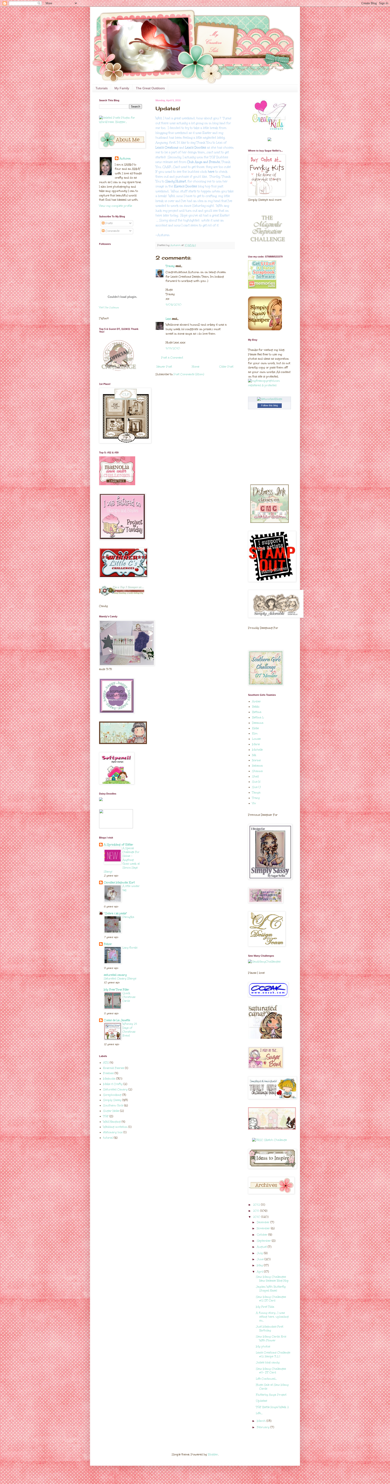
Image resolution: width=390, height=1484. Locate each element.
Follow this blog (269, 405)
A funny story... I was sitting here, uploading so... (272, 1316)
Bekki (255, 706)
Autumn (125, 158)
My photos (263, 1346)
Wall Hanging (112, 1121)
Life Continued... (266, 1379)
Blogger (213, 1454)
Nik (254, 755)
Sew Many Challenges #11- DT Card (271, 1370)
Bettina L (258, 717)
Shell (255, 776)
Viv (254, 803)
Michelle (257, 749)
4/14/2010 (173, 348)
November (264, 1228)
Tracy (256, 798)
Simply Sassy (112, 1100)
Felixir (108, 944)
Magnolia (109, 1078)
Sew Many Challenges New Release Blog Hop (272, 1278)
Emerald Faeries (113, 1068)
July (260, 1253)
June (261, 1259)
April (260, 1271)
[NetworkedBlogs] (269, 399)
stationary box (113, 1132)
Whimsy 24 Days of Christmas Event (130, 1029)
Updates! (261, 1401)
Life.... (259, 1413)
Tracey (170, 266)
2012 (257, 1204)
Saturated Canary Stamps (120, 978)
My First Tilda (265, 1307)
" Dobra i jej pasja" (115, 913)
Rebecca (257, 765)
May (260, 1265)
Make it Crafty (113, 1084)
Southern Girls (113, 1105)
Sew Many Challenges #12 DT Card (271, 1299)
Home (195, 366)
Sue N (256, 781)
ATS (106, 1062)
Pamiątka (128, 917)
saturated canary (115, 975)
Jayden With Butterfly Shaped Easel (271, 1288)
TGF (106, 1116)
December (263, 1222)
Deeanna (257, 723)
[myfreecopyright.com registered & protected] (269, 385)
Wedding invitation (115, 1127)
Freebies (108, 1073)
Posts (108, 223)
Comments (111, 231)
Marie (256, 744)
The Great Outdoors (150, 88)
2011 (256, 1211)
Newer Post (164, 366)
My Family (121, 88)
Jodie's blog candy (268, 1362)
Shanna (257, 771)
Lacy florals (130, 947)
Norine (256, 760)
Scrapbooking (112, 1095)
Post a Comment (172, 357)
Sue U (256, 787)
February (263, 1427)
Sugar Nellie (111, 1111)
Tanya (256, 792)
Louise (256, 739)
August (262, 1247)
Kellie (255, 728)
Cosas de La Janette (117, 1020)
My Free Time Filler (116, 989)
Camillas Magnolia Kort (119, 882)
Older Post (226, 366)
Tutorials (101, 88)
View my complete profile (115, 206)
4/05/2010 (173, 304)
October (262, 1234)
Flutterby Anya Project (271, 1395)
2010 (257, 1217)
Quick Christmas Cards (129, 997)
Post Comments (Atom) (189, 374)
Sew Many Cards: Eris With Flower (271, 1338)
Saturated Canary (115, 1089)
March (262, 1421)
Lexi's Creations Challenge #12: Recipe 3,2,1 (273, 1354)
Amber (256, 701)
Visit (109, 307)
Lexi (168, 319)
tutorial (108, 1137)
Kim (254, 733)
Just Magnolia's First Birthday (269, 1328)
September (264, 1241)
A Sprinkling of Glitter (118, 844)
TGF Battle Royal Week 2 (272, 1407)
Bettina (256, 712)
